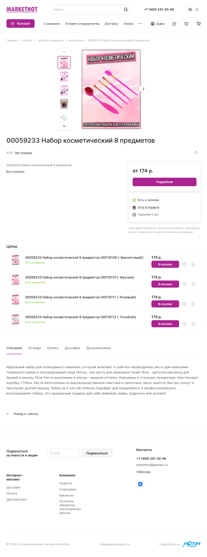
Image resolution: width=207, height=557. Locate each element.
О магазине (67, 489)
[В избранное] (184, 264)
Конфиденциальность (115, 544)
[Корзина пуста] (198, 23)
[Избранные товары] (186, 23)
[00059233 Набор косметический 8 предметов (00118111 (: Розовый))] (15, 299)
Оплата (52, 348)
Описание (14, 348)
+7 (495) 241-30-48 (159, 9)
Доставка (72, 348)
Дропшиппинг (16, 499)
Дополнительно (98, 348)
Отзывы (34, 348)
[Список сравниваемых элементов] (174, 23)
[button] (64, 126)
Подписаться (97, 453)
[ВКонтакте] (140, 484)
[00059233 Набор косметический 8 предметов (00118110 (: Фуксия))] (15, 280)
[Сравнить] (193, 264)
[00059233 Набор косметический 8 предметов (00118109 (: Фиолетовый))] (15, 260)
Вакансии (66, 495)
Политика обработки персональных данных (70, 507)
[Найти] (126, 9)
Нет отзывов (23, 152)
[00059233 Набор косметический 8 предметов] (111, 89)
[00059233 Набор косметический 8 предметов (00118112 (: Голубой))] (15, 319)
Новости (65, 483)
